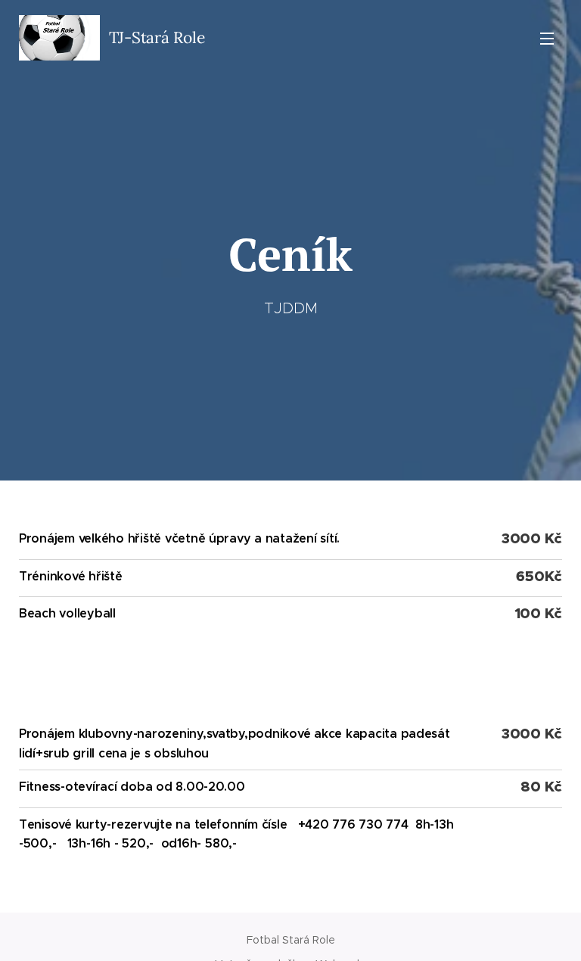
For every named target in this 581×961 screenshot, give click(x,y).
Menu (547, 38)
